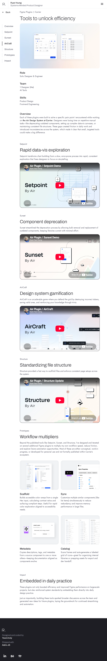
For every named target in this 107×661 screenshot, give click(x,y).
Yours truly (7, 638)
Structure (8, 49)
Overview (8, 26)
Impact (7, 61)
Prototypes (9, 55)
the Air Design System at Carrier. (38, 120)
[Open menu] (102, 4)
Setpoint (8, 32)
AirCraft (8, 43)
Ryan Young (16, 3)
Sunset (7, 38)
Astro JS (6, 645)
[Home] (4, 4)
